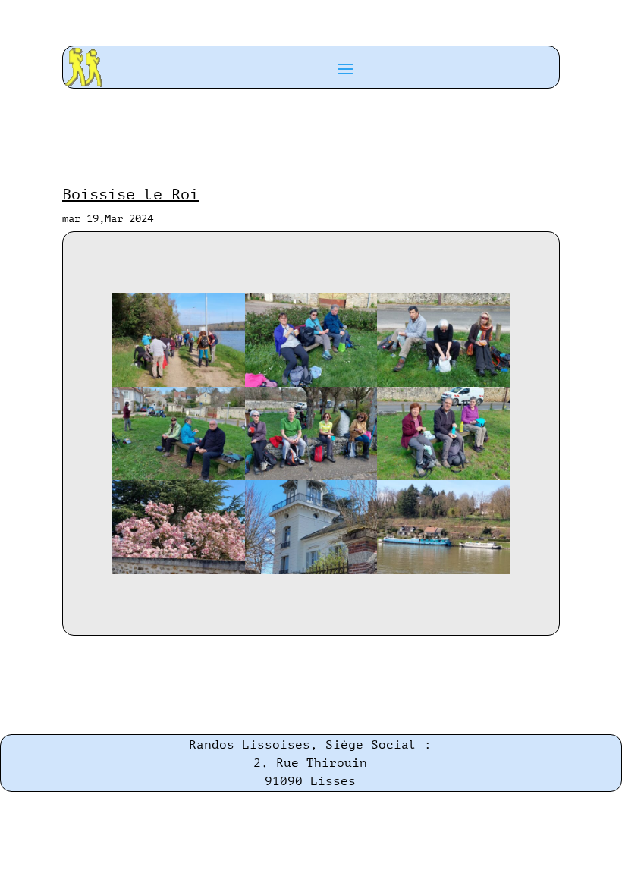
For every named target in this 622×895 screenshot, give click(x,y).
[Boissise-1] (178, 383)
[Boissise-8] (311, 570)
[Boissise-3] (443, 383)
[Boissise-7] (178, 570)
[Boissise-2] (311, 383)
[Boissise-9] (443, 570)
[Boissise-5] (311, 476)
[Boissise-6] (443, 476)
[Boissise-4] (178, 476)
